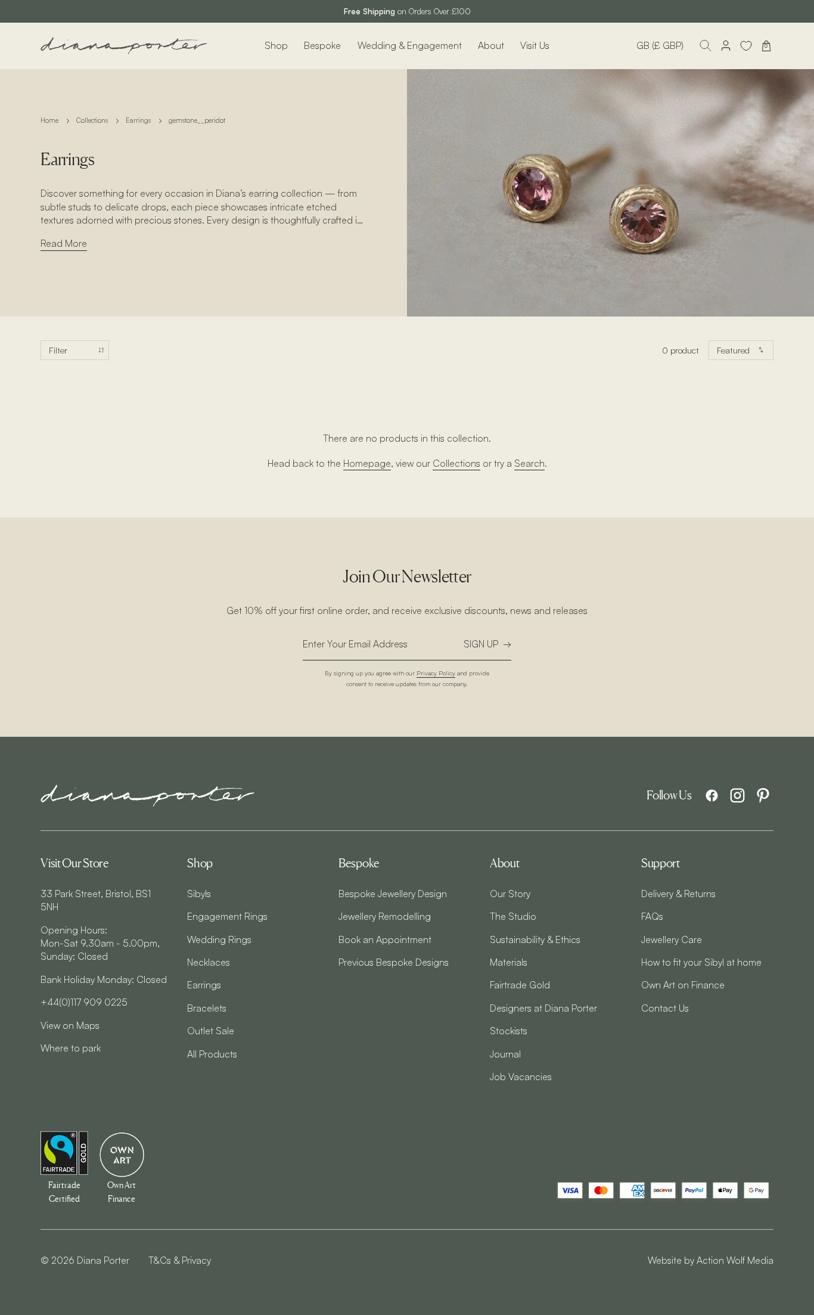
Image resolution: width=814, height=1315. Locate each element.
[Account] (726, 46)
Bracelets (206, 1008)
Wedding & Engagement (410, 45)
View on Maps (70, 1025)
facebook (711, 795)
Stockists (508, 1031)
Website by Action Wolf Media (710, 1260)
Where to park (71, 1048)
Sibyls (199, 894)
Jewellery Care (671, 939)
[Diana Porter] (124, 45)
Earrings (138, 120)
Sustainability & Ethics (535, 939)
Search (529, 463)
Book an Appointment (384, 939)
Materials (508, 962)
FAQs (652, 916)
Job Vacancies (521, 1077)
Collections (92, 120)
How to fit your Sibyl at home (701, 962)
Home (49, 120)
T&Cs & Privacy (179, 1260)
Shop (276, 45)
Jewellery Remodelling (384, 916)
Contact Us (665, 1008)
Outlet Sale (210, 1031)
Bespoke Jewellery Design (392, 894)
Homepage (367, 463)
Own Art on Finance (683, 985)
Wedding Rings (219, 939)
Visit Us (534, 45)
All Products (212, 1054)
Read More (64, 243)
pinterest (763, 795)
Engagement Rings (227, 916)
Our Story (510, 894)
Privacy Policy (436, 673)
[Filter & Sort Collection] (75, 350)
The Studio (513, 916)
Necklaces (208, 962)
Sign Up (481, 644)
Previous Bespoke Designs (393, 962)
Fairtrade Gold (520, 985)
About (491, 45)
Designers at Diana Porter (543, 1008)
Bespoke (322, 45)
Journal (505, 1054)
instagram (737, 795)
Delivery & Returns (678, 894)
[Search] (705, 46)
